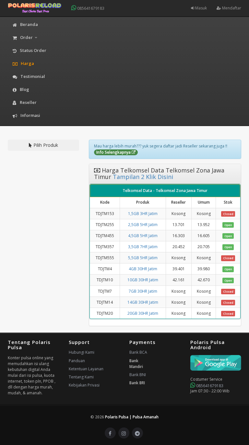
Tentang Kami (81, 377)
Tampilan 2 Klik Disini (142, 177)
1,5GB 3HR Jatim (143, 213)
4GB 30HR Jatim (143, 269)
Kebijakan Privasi (84, 385)
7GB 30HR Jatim (143, 291)
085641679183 (90, 8)
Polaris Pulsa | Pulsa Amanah (132, 417)
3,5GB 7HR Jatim (143, 246)
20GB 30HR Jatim (142, 313)
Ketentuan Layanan (86, 369)
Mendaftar (231, 8)
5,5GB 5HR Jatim (143, 258)
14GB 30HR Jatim (142, 302)
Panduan (77, 360)
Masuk (200, 8)
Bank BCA (138, 352)
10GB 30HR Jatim (142, 280)
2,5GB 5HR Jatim (143, 224)
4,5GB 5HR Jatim (143, 235)
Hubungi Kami (81, 352)
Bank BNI (137, 374)
